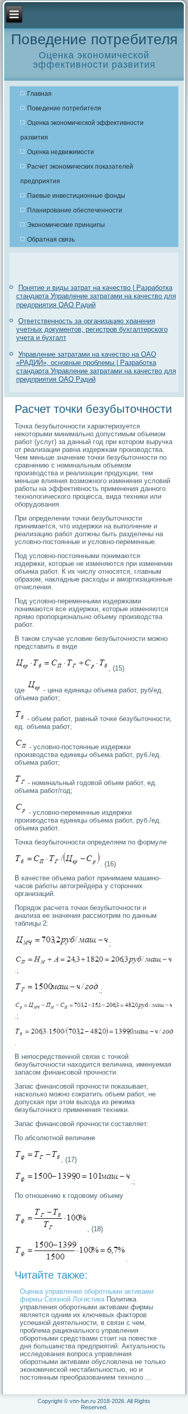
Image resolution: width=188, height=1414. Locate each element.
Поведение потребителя (64, 108)
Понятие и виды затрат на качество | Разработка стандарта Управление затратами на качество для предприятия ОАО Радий (96, 296)
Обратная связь (51, 239)
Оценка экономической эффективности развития (82, 130)
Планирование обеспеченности (74, 210)
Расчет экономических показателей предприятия (76, 174)
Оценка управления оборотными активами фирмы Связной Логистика (87, 1295)
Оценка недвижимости (60, 152)
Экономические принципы (66, 225)
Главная (39, 93)
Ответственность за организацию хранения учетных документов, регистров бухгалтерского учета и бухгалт (92, 329)
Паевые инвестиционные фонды (76, 195)
